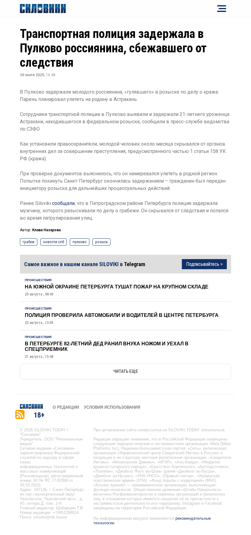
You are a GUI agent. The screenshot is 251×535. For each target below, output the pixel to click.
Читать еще (125, 371)
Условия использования (112, 407)
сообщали (63, 203)
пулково (80, 242)
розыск (101, 242)
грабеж (29, 242)
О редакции (66, 407)
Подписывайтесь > (204, 264)
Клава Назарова (46, 230)
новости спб (53, 242)
